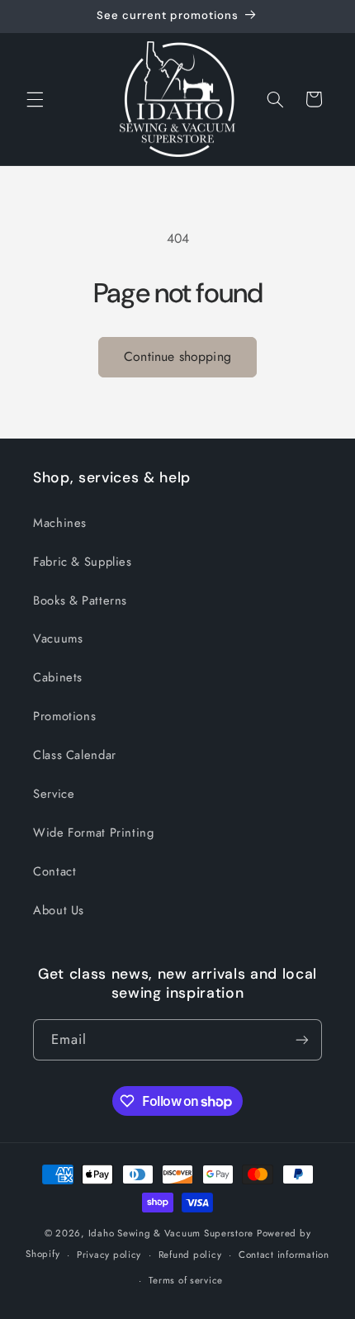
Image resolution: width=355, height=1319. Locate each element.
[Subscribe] (302, 1039)
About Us (58, 910)
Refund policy (190, 1254)
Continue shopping (177, 356)
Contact (54, 871)
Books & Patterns (80, 600)
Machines (60, 523)
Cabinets (58, 677)
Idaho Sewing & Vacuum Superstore (171, 1233)
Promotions (64, 716)
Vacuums (58, 638)
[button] (35, 99)
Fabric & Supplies (82, 562)
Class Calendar (74, 755)
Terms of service (186, 1280)
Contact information (284, 1254)
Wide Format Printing (93, 832)
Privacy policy (109, 1254)
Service (53, 794)
